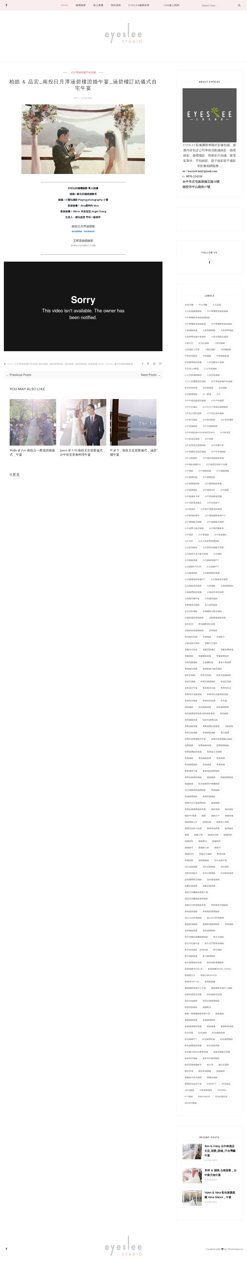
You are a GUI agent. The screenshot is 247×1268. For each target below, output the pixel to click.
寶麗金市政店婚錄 (193, 1077)
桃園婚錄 (211, 777)
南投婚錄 (43, 364)
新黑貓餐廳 (210, 981)
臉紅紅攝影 (223, 1064)
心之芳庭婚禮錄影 (193, 375)
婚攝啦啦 (189, 841)
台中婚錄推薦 (204, 470)
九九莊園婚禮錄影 (193, 311)
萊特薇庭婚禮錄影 (211, 911)
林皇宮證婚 (205, 675)
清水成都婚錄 (191, 866)
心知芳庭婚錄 (213, 375)
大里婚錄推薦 (191, 330)
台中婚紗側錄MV (193, 464)
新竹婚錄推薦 (191, 956)
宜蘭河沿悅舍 (191, 649)
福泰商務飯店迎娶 (221, 1052)
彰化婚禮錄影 (226, 1039)
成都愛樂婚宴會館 (217, 617)
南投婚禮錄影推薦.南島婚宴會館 (200, 713)
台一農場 (207, 394)
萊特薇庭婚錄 (191, 911)
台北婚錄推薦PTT (211, 560)
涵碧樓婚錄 (81, 364)
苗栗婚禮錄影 (222, 745)
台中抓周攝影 (227, 419)
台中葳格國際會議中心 (215, 515)
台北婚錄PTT (213, 566)
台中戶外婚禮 (217, 400)
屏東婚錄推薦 (191, 726)
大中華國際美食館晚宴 (195, 324)
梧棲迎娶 (189, 860)
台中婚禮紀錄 (191, 477)
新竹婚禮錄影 (209, 956)
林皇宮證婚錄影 (223, 675)
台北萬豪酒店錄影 (193, 585)
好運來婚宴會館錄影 (194, 617)
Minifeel (222, 1090)
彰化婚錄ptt (191, 1039)
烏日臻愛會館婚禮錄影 (195, 790)
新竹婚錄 (217, 949)
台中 (218, 394)
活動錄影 (229, 726)
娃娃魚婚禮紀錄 (210, 719)
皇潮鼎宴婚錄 (209, 732)
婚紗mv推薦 (190, 815)
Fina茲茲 (226, 1083)
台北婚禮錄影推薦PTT (195, 579)
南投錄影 (69, 364)
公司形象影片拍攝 (215, 362)
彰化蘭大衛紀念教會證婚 (196, 1052)
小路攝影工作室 (192, 349)
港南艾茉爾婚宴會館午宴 (196, 892)
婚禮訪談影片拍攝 (193, 828)
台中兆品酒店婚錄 (215, 413)
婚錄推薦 (229, 815)
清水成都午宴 (220, 860)
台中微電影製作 (192, 515)
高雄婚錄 (215, 790)
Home (64, 5)
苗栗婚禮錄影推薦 (193, 751)
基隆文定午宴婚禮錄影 (195, 802)
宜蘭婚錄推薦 (204, 656)
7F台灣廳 (203, 304)
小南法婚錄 (219, 343)
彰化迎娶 (189, 1032)
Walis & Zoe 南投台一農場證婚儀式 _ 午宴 (32, 452)
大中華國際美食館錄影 (221, 324)
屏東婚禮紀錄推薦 (211, 726)
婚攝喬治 (202, 841)
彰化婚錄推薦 (218, 1032)
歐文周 (210, 1064)
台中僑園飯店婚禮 (215, 522)
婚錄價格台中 (191, 822)
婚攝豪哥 (189, 847)
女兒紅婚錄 (203, 343)
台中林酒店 (225, 432)
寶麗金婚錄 (212, 1077)
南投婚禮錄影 (56, 364)
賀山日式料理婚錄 (193, 917)
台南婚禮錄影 (227, 585)
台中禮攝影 (203, 534)
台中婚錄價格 (222, 470)
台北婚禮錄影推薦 (211, 573)
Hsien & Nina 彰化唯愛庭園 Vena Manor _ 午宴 (220, 1195)
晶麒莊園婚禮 (191, 885)
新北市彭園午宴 (192, 943)
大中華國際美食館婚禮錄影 (197, 317)
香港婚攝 (207, 764)
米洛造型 (189, 624)
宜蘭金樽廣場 (227, 649)
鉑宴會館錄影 (191, 1007)
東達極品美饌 (191, 668)
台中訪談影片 (213, 502)
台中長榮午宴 (217, 445)
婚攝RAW (189, 854)
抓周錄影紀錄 (191, 636)
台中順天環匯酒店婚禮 (211, 509)
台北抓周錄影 (191, 547)
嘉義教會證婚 (227, 1026)
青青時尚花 (226, 688)
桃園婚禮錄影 (227, 777)
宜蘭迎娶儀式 (209, 649)
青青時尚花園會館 (193, 694)
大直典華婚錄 (227, 330)
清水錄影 (225, 866)
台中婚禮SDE (209, 490)
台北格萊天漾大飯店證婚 (196, 553)
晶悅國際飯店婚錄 (193, 879)
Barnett (212, 1083)
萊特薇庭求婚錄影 (219, 905)
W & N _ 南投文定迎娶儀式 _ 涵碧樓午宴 (133, 452)
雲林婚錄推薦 (191, 930)
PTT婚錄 (189, 1096)
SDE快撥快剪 (221, 1096)
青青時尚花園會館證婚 (217, 694)
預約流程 (116, 5)
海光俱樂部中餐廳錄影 (209, 783)
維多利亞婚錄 (191, 1058)
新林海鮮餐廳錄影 (215, 962)
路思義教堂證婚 (214, 994)
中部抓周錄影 (191, 355)
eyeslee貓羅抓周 (139, 5)
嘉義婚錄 (219, 1013)
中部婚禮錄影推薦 (193, 362)
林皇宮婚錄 (190, 675)
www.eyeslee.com (83, 245)
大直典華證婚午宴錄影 (195, 336)
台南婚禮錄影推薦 (193, 592)
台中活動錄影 (191, 458)
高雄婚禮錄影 (191, 796)
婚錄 (204, 815)
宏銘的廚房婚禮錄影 (194, 630)
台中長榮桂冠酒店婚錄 (195, 451)
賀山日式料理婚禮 (215, 917)
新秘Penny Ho (192, 981)
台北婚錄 (217, 553)
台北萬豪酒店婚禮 (219, 579)
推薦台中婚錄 (205, 854)
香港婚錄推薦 (204, 758)
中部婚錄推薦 (222, 355)
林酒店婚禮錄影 (207, 681)
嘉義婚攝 (211, 1026)
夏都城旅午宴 (191, 771)
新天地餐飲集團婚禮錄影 (196, 937)
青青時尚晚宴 (191, 700)
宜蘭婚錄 (189, 656)
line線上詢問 (171, 5)
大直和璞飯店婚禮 (219, 336)
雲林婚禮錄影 (209, 930)
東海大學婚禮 (224, 662)
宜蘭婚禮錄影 (222, 656)
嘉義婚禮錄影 (209, 1020)
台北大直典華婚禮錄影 (208, 541)
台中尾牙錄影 (191, 419)
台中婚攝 (224, 490)
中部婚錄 (207, 355)
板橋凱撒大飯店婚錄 (212, 668)
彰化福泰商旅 (213, 1045)
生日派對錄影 (211, 605)
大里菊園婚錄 (209, 330)
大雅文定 (189, 343)
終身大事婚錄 (209, 873)
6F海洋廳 (189, 304)
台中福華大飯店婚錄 (194, 528)
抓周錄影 (213, 630)
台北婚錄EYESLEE (193, 566)
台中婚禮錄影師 (192, 483)
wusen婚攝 (190, 1103)
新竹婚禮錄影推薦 (193, 962)
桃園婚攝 (189, 783)
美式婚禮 (225, 732)
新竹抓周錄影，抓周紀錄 (196, 949)
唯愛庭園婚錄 (209, 796)
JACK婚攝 (189, 1090)
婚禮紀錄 (207, 822)
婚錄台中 (215, 815)
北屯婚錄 (222, 387)
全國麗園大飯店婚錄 (212, 611)
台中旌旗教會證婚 (213, 496)
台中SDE (189, 541)
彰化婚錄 (202, 1032)
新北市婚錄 (218, 937)
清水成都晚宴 (209, 866)
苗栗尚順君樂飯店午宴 (195, 739)
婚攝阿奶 (228, 834)
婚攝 (187, 834)
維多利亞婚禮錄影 (211, 1058)
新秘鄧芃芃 (190, 975)
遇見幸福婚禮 (191, 1000)
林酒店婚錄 (190, 681)
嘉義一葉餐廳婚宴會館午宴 (197, 1013)
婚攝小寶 (198, 834)
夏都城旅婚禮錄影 (211, 771)
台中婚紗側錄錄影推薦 (213, 458)
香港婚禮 (220, 758)
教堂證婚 (221, 854)
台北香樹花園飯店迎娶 (213, 547)
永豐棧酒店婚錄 (192, 605)
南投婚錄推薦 (204, 707)
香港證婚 (220, 764)
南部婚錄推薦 (191, 719)
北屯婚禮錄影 (191, 394)
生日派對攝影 (191, 611)
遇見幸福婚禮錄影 (211, 1000)
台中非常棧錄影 (218, 451)
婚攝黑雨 (216, 841)
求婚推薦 (207, 636)
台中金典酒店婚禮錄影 (195, 445)
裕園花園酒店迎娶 (193, 994)
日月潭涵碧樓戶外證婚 (83, 72)
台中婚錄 (189, 470)
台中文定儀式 (191, 407)
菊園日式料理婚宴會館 (195, 905)
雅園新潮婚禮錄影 (211, 924)
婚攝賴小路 (203, 847)
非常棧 (224, 700)
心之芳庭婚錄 (210, 368)
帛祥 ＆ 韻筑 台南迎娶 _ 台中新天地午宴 (221, 1172)
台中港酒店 (190, 509)
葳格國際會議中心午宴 (195, 988)
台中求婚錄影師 (210, 426)
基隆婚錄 (215, 802)
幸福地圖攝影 (191, 662)
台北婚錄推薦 (191, 560)
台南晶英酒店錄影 (215, 592)
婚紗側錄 (215, 809)
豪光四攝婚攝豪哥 (123, 364)
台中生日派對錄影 (193, 413)
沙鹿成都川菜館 (192, 643)
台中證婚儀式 (220, 534)
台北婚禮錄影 (191, 573)
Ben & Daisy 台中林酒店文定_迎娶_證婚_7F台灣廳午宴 (220, 1150)
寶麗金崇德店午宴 (193, 1083)
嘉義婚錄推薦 (191, 1020)
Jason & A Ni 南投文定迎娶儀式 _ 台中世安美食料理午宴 (82, 452)
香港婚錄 (189, 758)
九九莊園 (216, 304)
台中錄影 (189, 534)
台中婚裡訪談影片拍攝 (216, 464)
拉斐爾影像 (208, 662)
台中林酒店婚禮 (192, 439)
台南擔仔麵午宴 (192, 598)
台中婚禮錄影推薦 (213, 483)
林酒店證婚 (226, 681)
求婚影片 (220, 636)
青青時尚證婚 (209, 700)
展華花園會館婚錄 (193, 777)
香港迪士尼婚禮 (214, 751)
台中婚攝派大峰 (192, 496)
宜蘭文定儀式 (211, 643)
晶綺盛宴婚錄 (213, 879)
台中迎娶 (209, 439)
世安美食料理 (191, 387)
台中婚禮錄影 (209, 477)
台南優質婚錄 (211, 598)
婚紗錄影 (229, 809)
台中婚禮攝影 (191, 490)
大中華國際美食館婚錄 (217, 311)
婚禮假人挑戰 (222, 822)
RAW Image (204, 1096)
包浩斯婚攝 (208, 387)
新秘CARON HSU (208, 975)
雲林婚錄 (229, 924)
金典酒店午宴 (191, 688)
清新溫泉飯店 (191, 873)
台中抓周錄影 (209, 419)
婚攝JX (217, 847)
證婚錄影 (220, 1071)
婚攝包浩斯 (213, 834)
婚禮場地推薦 (213, 828)
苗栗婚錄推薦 (204, 745)
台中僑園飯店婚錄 (193, 522)
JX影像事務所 (205, 1090)
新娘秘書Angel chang (100, 364)
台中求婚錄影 (191, 426)
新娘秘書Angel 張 (194, 968)
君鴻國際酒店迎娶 (206, 624)
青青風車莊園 (209, 688)
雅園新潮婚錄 (191, 924)
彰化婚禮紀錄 (208, 1039)
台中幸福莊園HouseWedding (200, 432)
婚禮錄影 (81, 5)
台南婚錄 (211, 585)
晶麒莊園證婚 (209, 885)
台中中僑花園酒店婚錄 (195, 400)
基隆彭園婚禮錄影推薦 (195, 809)
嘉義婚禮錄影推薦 (193, 1026)
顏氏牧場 (189, 1071)
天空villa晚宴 (192, 368)
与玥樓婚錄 (226, 349)
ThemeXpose (235, 1249)
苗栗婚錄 (189, 745)
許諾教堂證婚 (227, 873)
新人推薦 (98, 5)
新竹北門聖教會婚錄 (214, 943)
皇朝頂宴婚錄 (191, 732)
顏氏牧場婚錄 (204, 1071)
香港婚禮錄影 (191, 764)
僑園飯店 (207, 1007)
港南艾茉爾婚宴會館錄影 (196, 898)
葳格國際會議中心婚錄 (221, 988)
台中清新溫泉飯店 (193, 502)
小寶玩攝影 (210, 349)
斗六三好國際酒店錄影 (195, 381)
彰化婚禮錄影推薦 (193, 1045)
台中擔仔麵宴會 (216, 528)
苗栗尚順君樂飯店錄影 (221, 739)
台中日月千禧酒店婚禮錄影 (215, 407)
